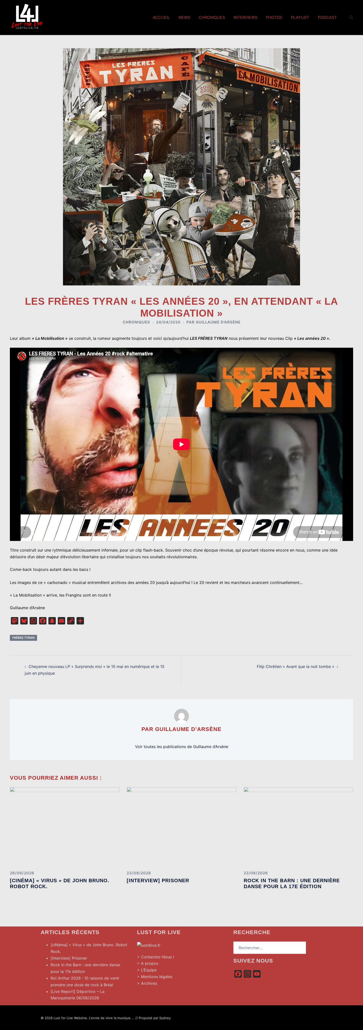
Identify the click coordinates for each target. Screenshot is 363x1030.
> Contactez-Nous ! (155, 956)
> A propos (147, 963)
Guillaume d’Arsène (218, 322)
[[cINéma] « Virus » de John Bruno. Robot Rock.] (64, 826)
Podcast (327, 17)
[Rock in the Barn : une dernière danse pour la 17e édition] (298, 826)
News (184, 17)
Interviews (245, 17)
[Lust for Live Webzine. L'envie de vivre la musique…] (27, 16)
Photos (274, 17)
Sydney (165, 1018)
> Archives (147, 983)
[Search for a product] (351, 17)
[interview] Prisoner (158, 880)
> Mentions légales (154, 976)
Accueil (161, 17)
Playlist (300, 17)
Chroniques (212, 17)
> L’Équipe (147, 969)
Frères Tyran (23, 638)
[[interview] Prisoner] (181, 826)
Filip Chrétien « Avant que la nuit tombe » (295, 666)
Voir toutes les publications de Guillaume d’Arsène (181, 746)
